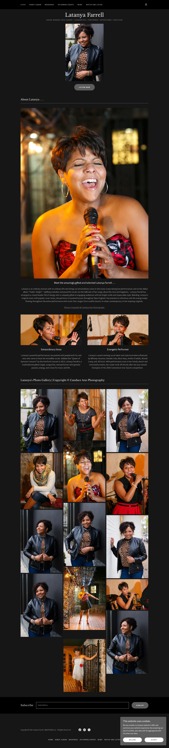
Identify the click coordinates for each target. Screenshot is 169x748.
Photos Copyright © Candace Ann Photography (84, 307)
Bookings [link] (49, 5)
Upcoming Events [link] (66, 5)
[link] (84, 16)
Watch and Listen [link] (94, 5)
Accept (154, 740)
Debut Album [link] (35, 5)
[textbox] (82, 705)
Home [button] (50, 740)
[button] (146, 4)
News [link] (80, 5)
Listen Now (84, 87)
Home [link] (23, 5)
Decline (132, 740)
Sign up (140, 705)
